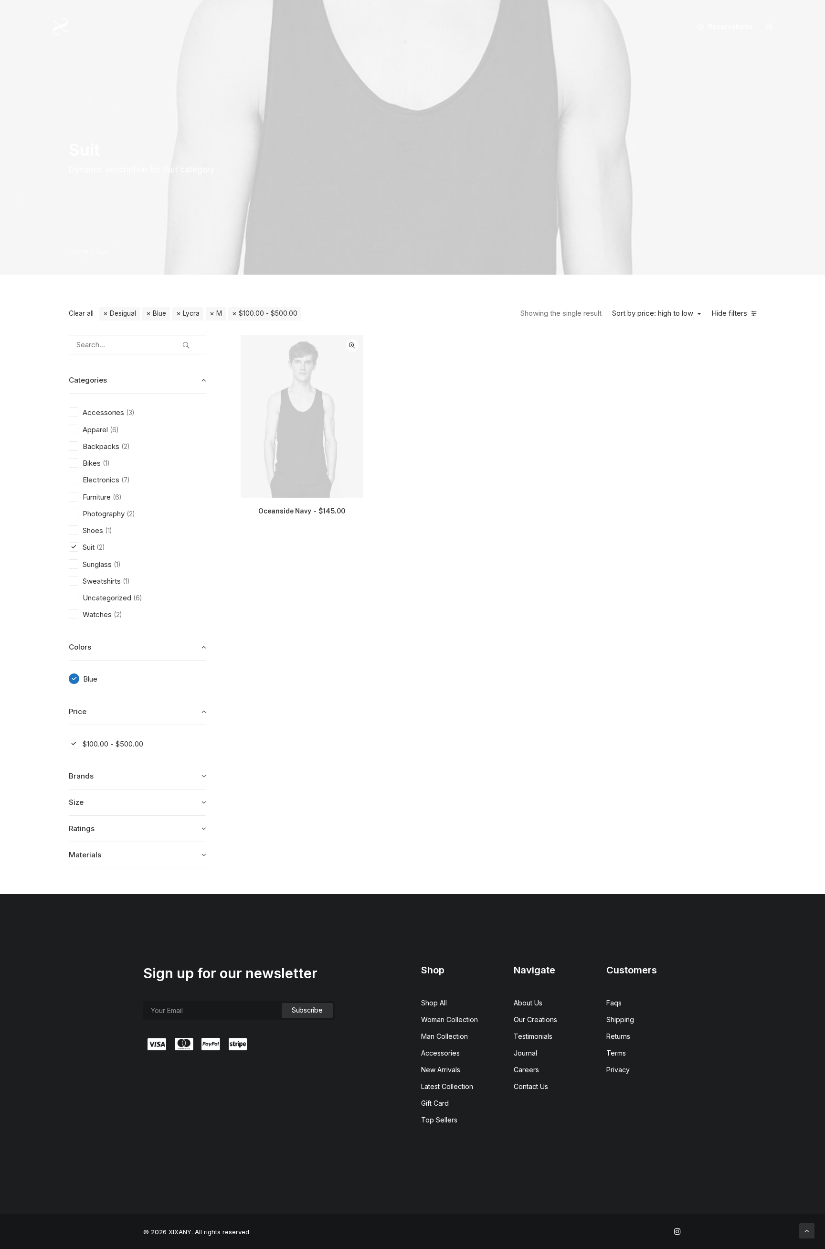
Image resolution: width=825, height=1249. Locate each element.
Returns (618, 1036)
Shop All (434, 1003)
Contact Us (531, 1086)
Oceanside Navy (301, 511)
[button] (769, 26)
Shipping (620, 1019)
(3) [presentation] (130, 412)
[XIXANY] (60, 26)
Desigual (123, 313)
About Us (528, 1003)
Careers (526, 1070)
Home (79, 251)
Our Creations (535, 1019)
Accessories (440, 1053)
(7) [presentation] (125, 480)
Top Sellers (439, 1120)
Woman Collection (449, 1019)
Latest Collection (447, 1086)
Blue (159, 313)
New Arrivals (440, 1070)
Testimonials (533, 1036)
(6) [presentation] (114, 430)
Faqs (614, 1003)
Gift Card (435, 1103)
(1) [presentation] (106, 463)
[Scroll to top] (806, 1230)
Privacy (618, 1070)
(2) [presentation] (125, 446)
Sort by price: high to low (652, 313)
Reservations (730, 26)
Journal (525, 1053)
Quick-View (352, 345)
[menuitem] (721, 26)
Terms (616, 1053)
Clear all (81, 313)
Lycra (191, 313)
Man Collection (444, 1036)
